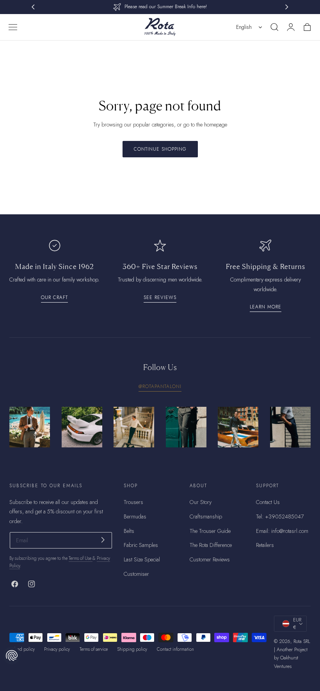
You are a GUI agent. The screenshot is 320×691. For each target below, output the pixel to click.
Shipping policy (132, 649)
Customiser (136, 573)
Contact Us (268, 502)
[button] (12, 27)
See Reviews (160, 297)
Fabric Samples (141, 545)
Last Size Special (142, 559)
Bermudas (135, 516)
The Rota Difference (211, 545)
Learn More (265, 306)
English (244, 27)
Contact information (175, 649)
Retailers (265, 545)
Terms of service (94, 649)
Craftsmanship (206, 516)
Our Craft (54, 297)
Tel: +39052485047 (280, 516)
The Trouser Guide (210, 530)
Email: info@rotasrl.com (282, 530)
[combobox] (249, 27)
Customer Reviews (210, 559)
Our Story (201, 502)
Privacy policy (57, 649)
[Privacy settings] (12, 655)
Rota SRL (301, 641)
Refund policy (22, 649)
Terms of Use (80, 558)
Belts (129, 530)
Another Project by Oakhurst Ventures (291, 658)
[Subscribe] (102, 540)
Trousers (133, 502)
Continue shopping (160, 149)
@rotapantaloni (160, 386)
